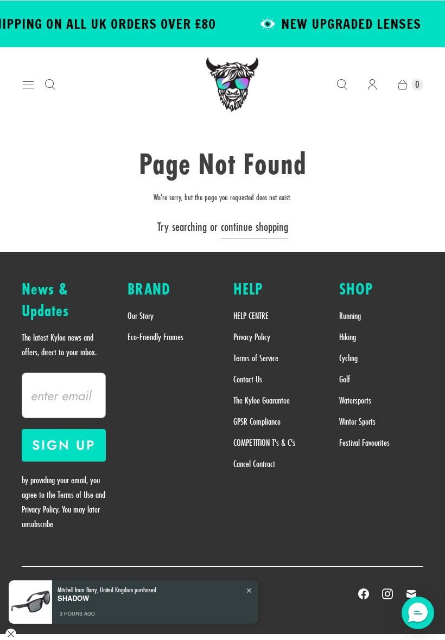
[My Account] (372, 85)
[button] (418, 613)
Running (350, 316)
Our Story (141, 316)
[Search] (50, 85)
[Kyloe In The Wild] (232, 84)
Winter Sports (357, 421)
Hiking (347, 337)
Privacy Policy (251, 337)
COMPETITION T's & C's (264, 443)
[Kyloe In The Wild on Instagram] (387, 594)
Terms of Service (255, 358)
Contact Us (247, 379)
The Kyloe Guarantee (261, 400)
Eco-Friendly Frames (155, 337)
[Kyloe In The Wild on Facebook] (364, 594)
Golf (344, 379)
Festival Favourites (364, 443)
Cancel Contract (254, 464)
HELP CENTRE (251, 316)
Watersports (355, 400)
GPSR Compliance (257, 421)
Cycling (348, 358)
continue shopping (254, 226)
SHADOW (73, 598)
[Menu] (28, 85)
